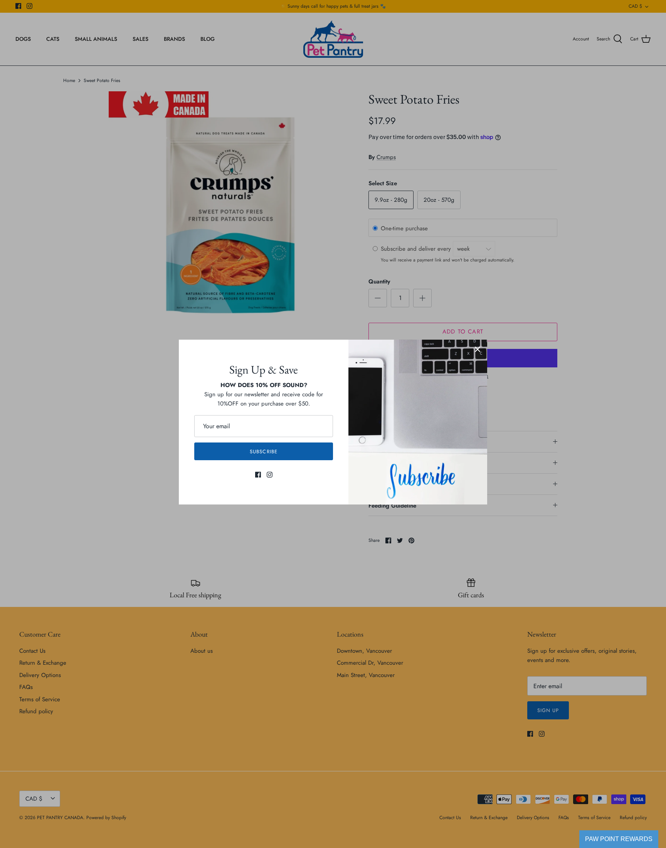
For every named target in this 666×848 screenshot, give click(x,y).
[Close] (477, 349)
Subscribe (263, 451)
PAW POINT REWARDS (619, 839)
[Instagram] (269, 475)
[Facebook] (258, 475)
